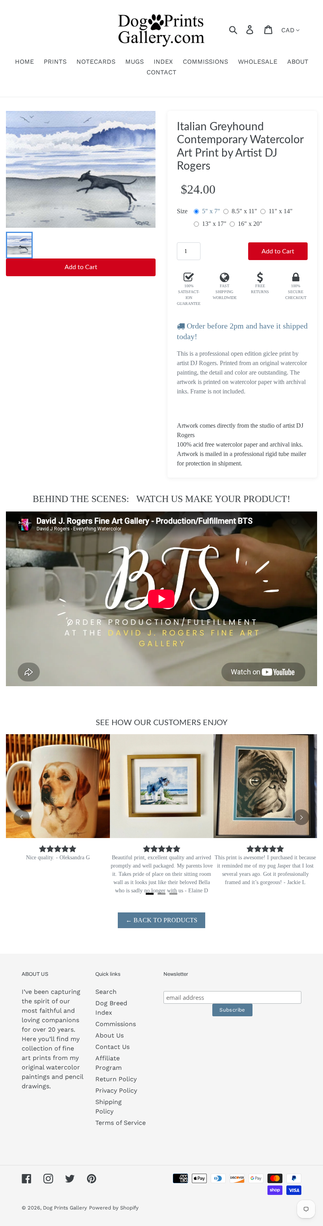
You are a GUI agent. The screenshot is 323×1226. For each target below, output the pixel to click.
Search (106, 991)
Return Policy (116, 1079)
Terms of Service (120, 1122)
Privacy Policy (116, 1090)
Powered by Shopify (114, 1208)
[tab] (150, 894)
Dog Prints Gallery (65, 1208)
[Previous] (22, 817)
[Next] (301, 817)
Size (182, 211)
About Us (109, 1035)
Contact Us (112, 1047)
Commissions (115, 1024)
